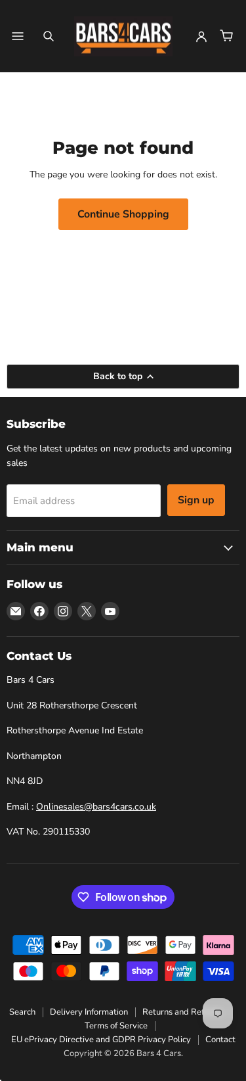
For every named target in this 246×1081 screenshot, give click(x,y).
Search (22, 1012)
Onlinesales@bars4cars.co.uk (96, 806)
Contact (220, 1040)
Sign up (196, 500)
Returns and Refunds (182, 1012)
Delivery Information (89, 1012)
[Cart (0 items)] (226, 36)
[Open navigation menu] (18, 36)
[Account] (201, 36)
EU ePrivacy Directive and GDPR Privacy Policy (101, 1040)
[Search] (48, 36)
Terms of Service (116, 1026)
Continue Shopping (123, 214)
